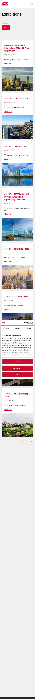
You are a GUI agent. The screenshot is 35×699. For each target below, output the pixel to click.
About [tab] (29, 328)
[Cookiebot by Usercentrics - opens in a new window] (25, 322)
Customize (16, 368)
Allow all (17, 362)
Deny (17, 374)
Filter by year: (5, 23)
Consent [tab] (6, 328)
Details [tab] (17, 328)
